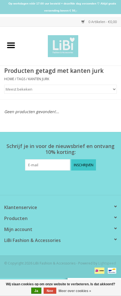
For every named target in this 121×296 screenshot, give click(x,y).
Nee (50, 291)
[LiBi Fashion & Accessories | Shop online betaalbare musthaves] (72, 45)
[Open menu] (11, 45)
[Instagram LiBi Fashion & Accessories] (65, 182)
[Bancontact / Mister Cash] (111, 270)
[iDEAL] (99, 270)
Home (9, 79)
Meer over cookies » (75, 291)
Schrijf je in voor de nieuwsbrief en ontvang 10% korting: (60, 149)
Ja (36, 291)
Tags (21, 79)
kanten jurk (38, 79)
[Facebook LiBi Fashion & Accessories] (55, 182)
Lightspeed (107, 263)
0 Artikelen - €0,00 (102, 21)
